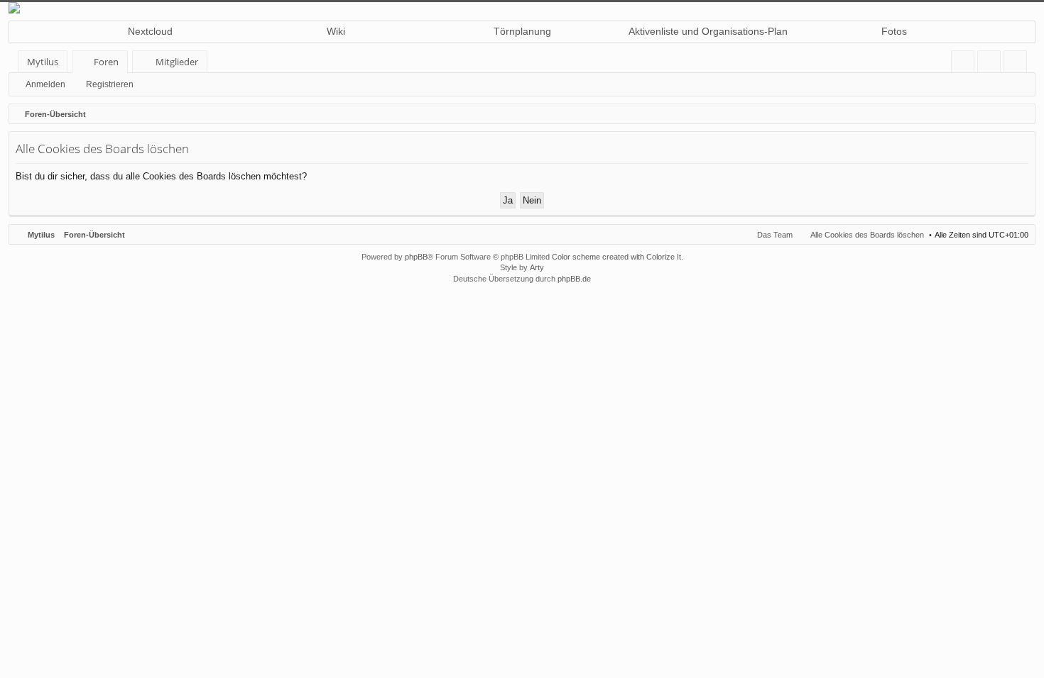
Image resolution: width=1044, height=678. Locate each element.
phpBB (416, 256)
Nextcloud (150, 31)
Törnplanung (522, 31)
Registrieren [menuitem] (1018, 64)
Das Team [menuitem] (775, 234)
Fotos (894, 31)
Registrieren (110, 84)
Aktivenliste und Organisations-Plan (708, 31)
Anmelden (45, 84)
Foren (106, 61)
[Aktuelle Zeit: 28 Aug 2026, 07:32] (1021, 114)
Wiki (336, 31)
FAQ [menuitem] (967, 64)
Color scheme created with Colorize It (616, 256)
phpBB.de (574, 278)
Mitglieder (177, 61)
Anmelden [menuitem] (992, 64)
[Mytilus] (522, 7)
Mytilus (42, 61)
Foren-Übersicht (94, 234)
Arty (537, 267)
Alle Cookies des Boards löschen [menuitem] (867, 234)
